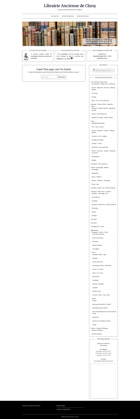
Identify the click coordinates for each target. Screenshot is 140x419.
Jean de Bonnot (96, 197)
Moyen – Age (95, 184)
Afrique (94, 300)
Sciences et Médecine (97, 330)
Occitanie (95, 287)
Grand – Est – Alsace (97, 269)
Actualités (55, 16)
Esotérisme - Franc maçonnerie (100, 147)
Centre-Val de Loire (97, 262)
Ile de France (95, 276)
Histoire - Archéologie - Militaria (100, 167)
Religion (94, 160)
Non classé (94, 223)
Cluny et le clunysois (97, 238)
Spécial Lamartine (97, 245)
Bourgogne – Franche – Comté (100, 232)
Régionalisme (94, 230)
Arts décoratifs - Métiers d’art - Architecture (104, 84)
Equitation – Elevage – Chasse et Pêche (102, 117)
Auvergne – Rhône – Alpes (99, 254)
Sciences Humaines (97, 334)
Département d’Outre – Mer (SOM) (101, 265)
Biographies (95, 173)
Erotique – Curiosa (97, 143)
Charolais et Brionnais (98, 234)
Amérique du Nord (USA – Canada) (101, 304)
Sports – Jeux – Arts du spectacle (100, 100)
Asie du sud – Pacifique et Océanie (101, 321)
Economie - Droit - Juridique (99, 136)
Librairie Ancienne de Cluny (70, 5)
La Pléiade (94, 201)
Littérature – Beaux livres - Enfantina (101, 191)
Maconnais (95, 241)
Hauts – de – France (97, 273)
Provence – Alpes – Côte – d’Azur (101, 295)
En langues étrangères (98, 140)
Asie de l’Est (95, 317)
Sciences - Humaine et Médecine (99, 328)
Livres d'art (95, 93)
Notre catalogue (68, 16)
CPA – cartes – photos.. (98, 126)
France (93, 252)
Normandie (95, 280)
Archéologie (95, 169)
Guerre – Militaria (96, 177)
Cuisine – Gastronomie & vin (99, 114)
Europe (94, 324)
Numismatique (95, 156)
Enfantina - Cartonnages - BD (100, 193)
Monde (93, 298)
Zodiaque (94, 215)
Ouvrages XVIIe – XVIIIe (97, 226)
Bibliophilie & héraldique (98, 123)
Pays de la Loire (96, 291)
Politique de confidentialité (63, 409)
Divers (92, 121)
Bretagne (95, 258)
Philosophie (95, 208)
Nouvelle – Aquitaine (98, 284)
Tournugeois (95, 249)
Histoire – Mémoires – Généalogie (101, 180)
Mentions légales (60, 405)
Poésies (94, 212)
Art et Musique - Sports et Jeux (99, 82)
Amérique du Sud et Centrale (100, 308)
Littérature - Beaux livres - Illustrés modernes (103, 188)
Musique (94, 97)
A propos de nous (83, 16)
